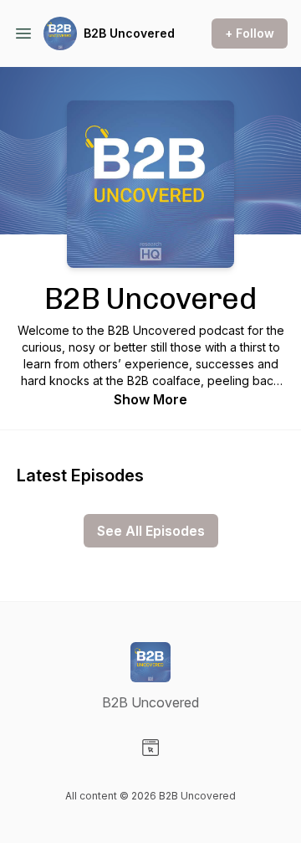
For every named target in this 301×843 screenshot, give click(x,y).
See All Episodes (151, 530)
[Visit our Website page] (150, 747)
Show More (150, 399)
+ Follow (249, 33)
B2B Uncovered (129, 33)
